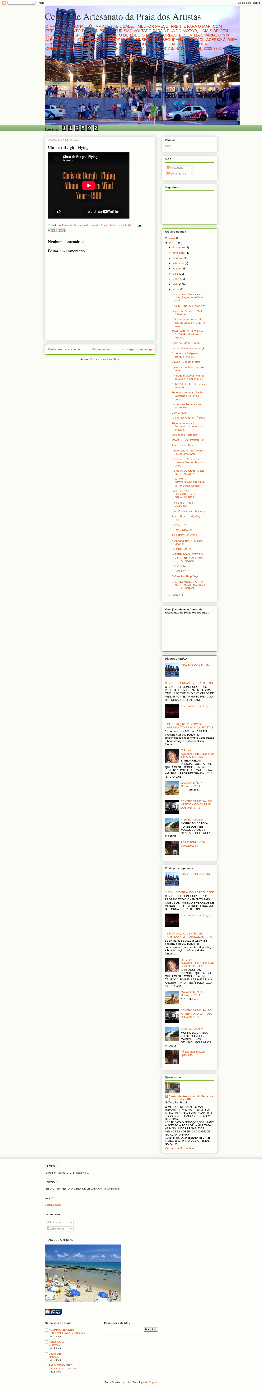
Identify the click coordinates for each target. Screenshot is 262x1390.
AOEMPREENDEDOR (61, 1329)
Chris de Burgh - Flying (186, 342)
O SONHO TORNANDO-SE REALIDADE (189, 683)
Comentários (178, 173)
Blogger (153, 1382)
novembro (178, 252)
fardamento (55, 1345)
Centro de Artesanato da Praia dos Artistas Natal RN (191, 1098)
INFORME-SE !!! (182, 549)
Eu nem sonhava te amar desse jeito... (187, 406)
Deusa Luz (55, 1353)
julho (175, 273)
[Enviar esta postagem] (138, 225)
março (176, 594)
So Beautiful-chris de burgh (188, 348)
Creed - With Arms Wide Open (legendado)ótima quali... (188, 297)
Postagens (176, 167)
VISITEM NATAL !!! (192, 819)
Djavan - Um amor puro (186, 361)
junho (176, 278)
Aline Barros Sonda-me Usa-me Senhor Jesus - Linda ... (187, 462)
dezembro (178, 247)
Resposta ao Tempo (184, 445)
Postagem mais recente (64, 349)
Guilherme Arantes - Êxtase (188, 417)
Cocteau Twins (53, 1204)
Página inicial (101, 349)
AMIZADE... (55, 1357)
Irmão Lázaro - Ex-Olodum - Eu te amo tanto (188, 452)
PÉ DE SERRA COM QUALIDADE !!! (193, 844)
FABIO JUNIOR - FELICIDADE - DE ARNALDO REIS (184, 494)
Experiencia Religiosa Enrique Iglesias (185, 355)
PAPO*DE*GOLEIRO (61, 1365)
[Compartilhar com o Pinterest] (64, 230)
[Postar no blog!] (53, 230)
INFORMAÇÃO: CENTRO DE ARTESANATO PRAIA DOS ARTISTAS (188, 557)
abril (175, 289)
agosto (176, 268)
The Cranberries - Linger (196, 705)
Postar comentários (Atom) (105, 359)
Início (168, 145)
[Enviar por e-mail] (50, 230)
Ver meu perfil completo (179, 1148)
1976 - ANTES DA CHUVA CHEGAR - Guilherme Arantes (187, 334)
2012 (172, 237)
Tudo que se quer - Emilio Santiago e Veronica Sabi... (187, 396)
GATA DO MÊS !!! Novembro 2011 (191, 784)
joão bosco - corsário (184, 434)
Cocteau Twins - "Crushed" (63, 1368)
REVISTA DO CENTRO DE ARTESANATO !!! (188, 472)
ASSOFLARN (56, 1341)
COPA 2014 (179, 566)
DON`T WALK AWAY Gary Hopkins (67, 1333)
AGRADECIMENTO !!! (185, 535)
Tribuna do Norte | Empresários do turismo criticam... (188, 426)
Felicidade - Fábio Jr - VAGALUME (185, 504)
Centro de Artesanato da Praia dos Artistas (123, 16)
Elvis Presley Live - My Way (188, 511)
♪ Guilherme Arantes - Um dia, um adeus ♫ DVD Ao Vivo (188, 323)
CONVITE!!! (179, 524)
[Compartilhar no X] (57, 230)
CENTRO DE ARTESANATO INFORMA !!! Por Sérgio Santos (188, 482)
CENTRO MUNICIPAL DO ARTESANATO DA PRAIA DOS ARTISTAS (188, 585)
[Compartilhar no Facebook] (61, 230)
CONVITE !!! (179, 412)
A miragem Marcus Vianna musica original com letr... (188, 377)
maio (175, 284)
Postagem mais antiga (137, 349)
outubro (177, 257)
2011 (172, 242)
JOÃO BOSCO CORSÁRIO (188, 440)
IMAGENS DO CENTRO (195, 664)
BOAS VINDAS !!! (182, 530)
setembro (178, 263)
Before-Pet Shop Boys (185, 576)
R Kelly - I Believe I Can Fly (188, 305)
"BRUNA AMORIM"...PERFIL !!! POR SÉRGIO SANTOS (197, 753)
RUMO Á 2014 (180, 571)
